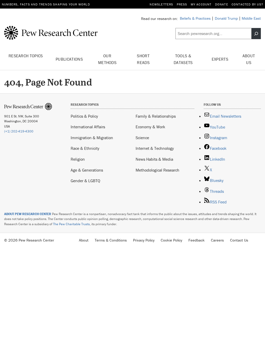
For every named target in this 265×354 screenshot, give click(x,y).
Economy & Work (150, 126)
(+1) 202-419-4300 (18, 131)
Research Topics (26, 55)
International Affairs (88, 126)
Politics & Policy (84, 116)
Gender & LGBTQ (85, 180)
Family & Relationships (156, 116)
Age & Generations (87, 170)
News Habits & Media (154, 159)
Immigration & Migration (92, 137)
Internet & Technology (155, 148)
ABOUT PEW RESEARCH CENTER (27, 214)
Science (142, 137)
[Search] (256, 33)
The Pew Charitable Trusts (71, 224)
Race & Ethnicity (85, 148)
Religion (78, 159)
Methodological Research (157, 170)
